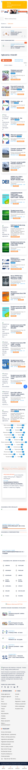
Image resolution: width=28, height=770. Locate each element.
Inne (20, 437)
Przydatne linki (19, 708)
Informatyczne (18, 439)
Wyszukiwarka (4, 713)
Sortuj (25, 62)
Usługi (7, 439)
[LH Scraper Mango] (14, 468)
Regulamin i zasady (20, 701)
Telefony (20, 434)
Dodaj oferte (7, 60)
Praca (2, 701)
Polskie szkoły (19, 449)
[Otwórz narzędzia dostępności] (25, 386)
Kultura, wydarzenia (9, 454)
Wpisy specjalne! (5, 721)
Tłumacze (19, 444)
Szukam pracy (8, 427)
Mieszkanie (19, 427)
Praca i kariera (8, 425)
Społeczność (20, 451)
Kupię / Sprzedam (9, 434)
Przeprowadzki (20, 432)
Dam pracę (20, 425)
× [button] (24, 2)
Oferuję (8, 430)
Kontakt (17, 694)
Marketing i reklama (20, 442)
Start (2, 699)
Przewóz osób (7, 432)
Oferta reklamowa (19, 706)
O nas (16, 696)
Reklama (3, 718)
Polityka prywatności (20, 704)
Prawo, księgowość (6, 442)
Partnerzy (17, 699)
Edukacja (7, 449)
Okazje (20, 456)
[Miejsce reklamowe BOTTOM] (14, 604)
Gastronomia (8, 444)
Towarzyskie (9, 456)
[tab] (10, 499)
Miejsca (21, 454)
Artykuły (3, 716)
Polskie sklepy (8, 451)
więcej (2, 711)
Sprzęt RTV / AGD (10, 437)
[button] (22, 36)
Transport (18, 430)
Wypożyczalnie (18, 447)
